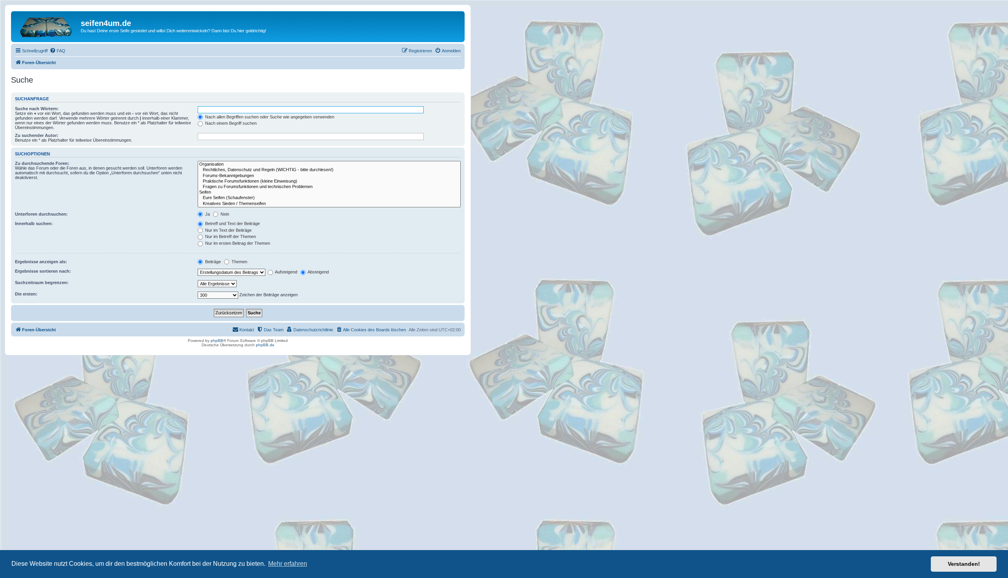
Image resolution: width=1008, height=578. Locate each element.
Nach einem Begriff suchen (230, 123)
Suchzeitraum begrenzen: (42, 282)
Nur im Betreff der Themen (230, 236)
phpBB (217, 340)
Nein (224, 214)
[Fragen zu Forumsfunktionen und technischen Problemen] (329, 187)
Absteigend (318, 272)
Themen (238, 261)
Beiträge (212, 261)
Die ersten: (26, 294)
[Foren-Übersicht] (47, 25)
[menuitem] (57, 50)
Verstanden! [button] (964, 564)
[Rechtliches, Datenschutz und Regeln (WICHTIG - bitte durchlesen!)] (329, 170)
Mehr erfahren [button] (287, 563)
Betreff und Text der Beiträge (232, 223)
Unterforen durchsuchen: (41, 214)
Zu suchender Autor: (36, 135)
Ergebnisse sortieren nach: (43, 271)
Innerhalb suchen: (34, 223)
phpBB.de (265, 345)
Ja (207, 214)
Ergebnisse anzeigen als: (41, 261)
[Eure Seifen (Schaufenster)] (329, 198)
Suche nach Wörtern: (37, 108)
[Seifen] (329, 192)
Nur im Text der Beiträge (228, 230)
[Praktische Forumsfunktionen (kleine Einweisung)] (329, 181)
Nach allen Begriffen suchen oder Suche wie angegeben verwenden (269, 116)
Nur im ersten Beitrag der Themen (237, 243)
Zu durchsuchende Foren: (42, 163)
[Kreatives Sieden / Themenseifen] (329, 204)
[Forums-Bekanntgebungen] (329, 176)
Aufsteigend (285, 272)
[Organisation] (329, 164)
